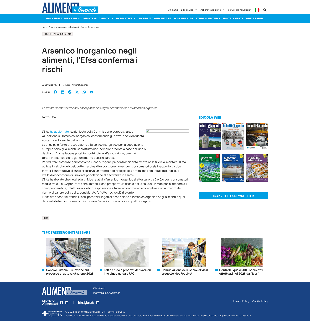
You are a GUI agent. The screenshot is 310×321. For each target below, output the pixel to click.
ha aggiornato (59, 131)
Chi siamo (173, 9)
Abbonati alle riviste (211, 9)
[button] (265, 10)
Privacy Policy (241, 301)
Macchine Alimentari (61, 18)
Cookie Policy (260, 301)
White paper (254, 18)
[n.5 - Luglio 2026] (233, 137)
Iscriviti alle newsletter (239, 9)
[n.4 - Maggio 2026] (257, 137)
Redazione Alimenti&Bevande (75, 84)
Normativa (124, 18)
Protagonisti (232, 18)
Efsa (45, 217)
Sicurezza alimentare (155, 18)
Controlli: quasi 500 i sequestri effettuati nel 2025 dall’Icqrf (241, 271)
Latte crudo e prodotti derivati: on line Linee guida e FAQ (127, 271)
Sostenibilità (183, 18)
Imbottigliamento (96, 18)
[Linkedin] (66, 302)
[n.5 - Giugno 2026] (233, 168)
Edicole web (187, 9)
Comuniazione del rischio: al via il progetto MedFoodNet (184, 271)
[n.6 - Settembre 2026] (210, 137)
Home (44, 27)
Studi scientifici (208, 18)
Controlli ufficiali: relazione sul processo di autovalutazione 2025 (70, 271)
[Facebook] (61, 302)
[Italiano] (257, 9)
